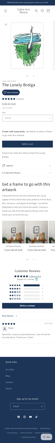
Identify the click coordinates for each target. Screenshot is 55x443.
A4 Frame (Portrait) (36, 246)
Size (3, 112)
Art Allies (10, 369)
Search (9, 388)
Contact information (42, 433)
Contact (9, 382)
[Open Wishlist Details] (42, 11)
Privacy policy (12, 433)
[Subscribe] (41, 406)
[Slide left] (21, 76)
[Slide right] (34, 76)
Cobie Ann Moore (16, 428)
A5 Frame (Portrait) (13, 246)
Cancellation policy (29, 437)
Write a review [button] (27, 305)
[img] (8, 323)
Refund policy (45, 428)
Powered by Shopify (30, 428)
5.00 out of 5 (35, 276)
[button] (6, 11)
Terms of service (26, 433)
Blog (8, 376)
